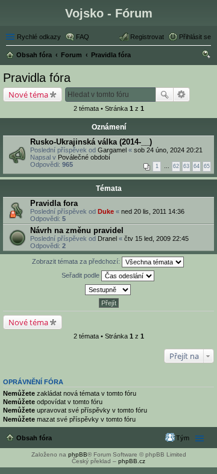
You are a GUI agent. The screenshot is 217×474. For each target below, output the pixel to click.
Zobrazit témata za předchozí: (77, 261)
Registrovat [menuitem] (147, 36)
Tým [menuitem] (182, 437)
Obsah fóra (34, 437)
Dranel (107, 238)
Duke (106, 211)
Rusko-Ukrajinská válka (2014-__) (91, 141)
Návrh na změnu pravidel (77, 230)
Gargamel (112, 150)
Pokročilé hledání (182, 94)
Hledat (165, 94)
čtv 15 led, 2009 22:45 (156, 238)
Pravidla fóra (37, 77)
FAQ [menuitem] (82, 36)
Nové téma (28, 94)
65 (207, 166)
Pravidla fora (54, 203)
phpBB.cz (131, 461)
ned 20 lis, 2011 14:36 (152, 211)
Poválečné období (84, 157)
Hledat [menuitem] (207, 56)
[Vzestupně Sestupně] (108, 289)
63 (186, 166)
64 (196, 166)
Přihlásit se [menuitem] (195, 36)
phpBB (77, 454)
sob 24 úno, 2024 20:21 (168, 150)
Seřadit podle (81, 275)
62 (176, 166)
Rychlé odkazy (39, 36)
